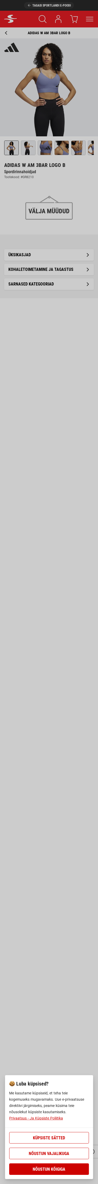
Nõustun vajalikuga (49, 1153)
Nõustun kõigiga (49, 1169)
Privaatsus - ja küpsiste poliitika (36, 1118)
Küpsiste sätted (49, 1137)
